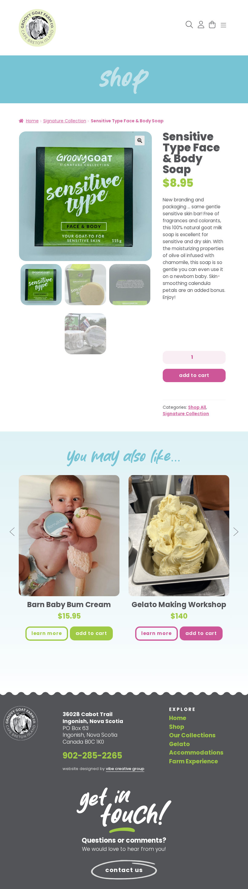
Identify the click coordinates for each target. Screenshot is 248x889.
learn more (46, 633)
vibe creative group (125, 769)
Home (32, 121)
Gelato (179, 744)
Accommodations (196, 753)
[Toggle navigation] (223, 25)
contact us (124, 870)
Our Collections (192, 735)
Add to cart (194, 375)
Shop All (197, 407)
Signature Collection (64, 121)
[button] (140, 140)
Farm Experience (193, 761)
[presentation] (13, 532)
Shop (176, 727)
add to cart (91, 633)
